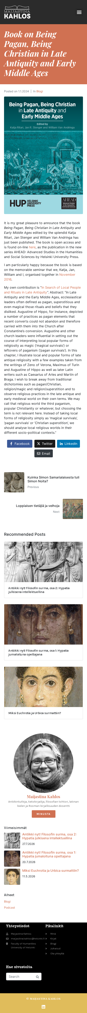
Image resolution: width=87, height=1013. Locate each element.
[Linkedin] (43, 1007)
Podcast (9, 907)
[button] (79, 12)
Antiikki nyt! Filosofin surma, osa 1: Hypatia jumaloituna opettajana (49, 854)
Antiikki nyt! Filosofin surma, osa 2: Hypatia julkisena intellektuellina (49, 836)
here (32, 247)
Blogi (39, 91)
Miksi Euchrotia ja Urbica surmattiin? (50, 870)
